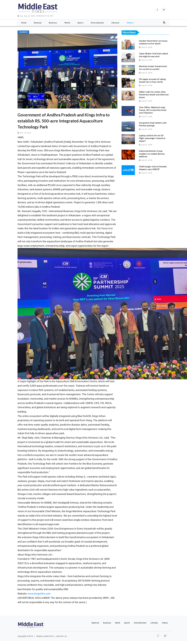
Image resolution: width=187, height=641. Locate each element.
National (95, 623)
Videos (165, 623)
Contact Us (61, 636)
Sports (127, 623)
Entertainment (140, 623)
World (117, 623)
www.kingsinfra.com (39, 593)
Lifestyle (154, 623)
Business (107, 623)
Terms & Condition (44, 636)
